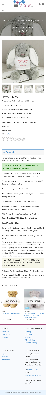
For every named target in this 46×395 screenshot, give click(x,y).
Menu (6, 10)
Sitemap (5, 337)
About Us (5, 332)
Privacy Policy (30, 340)
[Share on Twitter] (11, 139)
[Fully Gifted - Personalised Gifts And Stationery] (23, 3)
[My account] (40, 3)
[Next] (41, 61)
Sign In (4, 354)
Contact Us (6, 334)
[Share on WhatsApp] (3, 139)
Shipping (28, 332)
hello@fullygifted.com (33, 375)
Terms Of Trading (31, 343)
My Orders (6, 359)
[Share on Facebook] (7, 139)
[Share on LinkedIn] (23, 139)
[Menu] (3, 3)
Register (5, 356)
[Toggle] (4, 152)
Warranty (28, 334)
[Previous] (5, 61)
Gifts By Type (23, 27)
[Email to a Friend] (15, 139)
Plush (31, 27)
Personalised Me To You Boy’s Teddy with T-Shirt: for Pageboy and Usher (34, 315)
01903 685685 (32, 370)
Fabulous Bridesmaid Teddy (11, 313)
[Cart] (43, 3)
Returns (27, 337)
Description (11, 152)
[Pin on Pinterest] (19, 139)
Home (15, 27)
